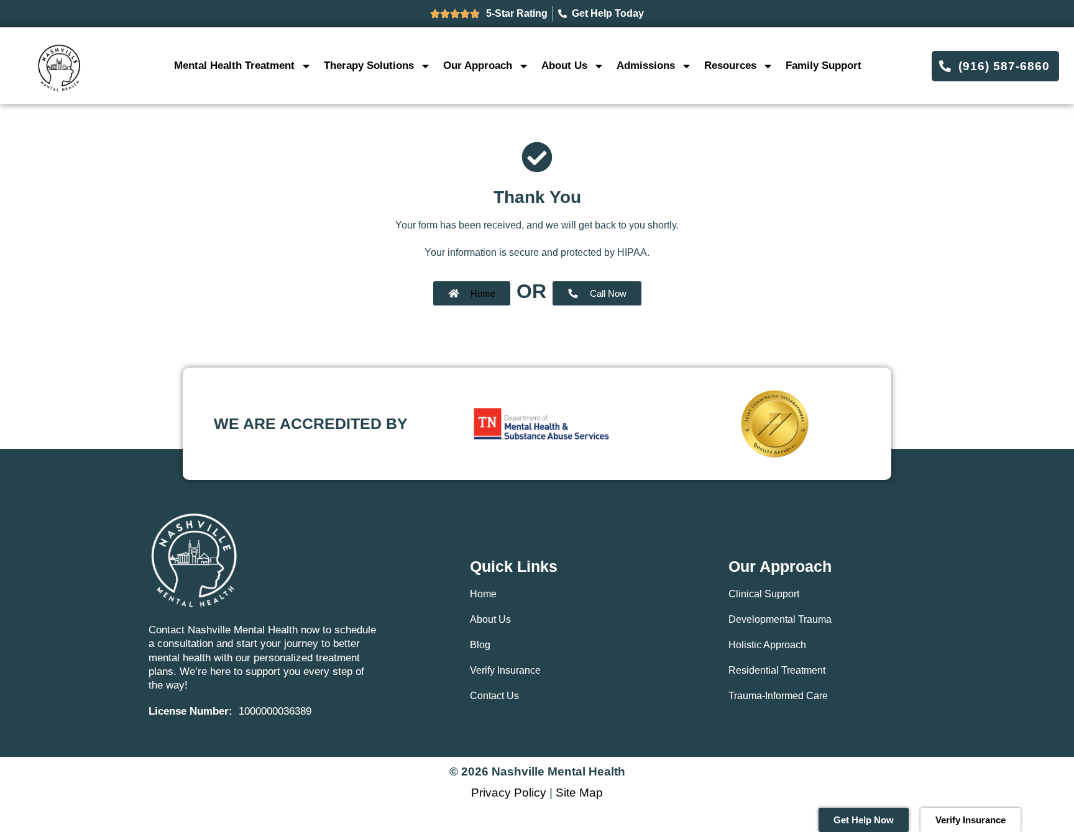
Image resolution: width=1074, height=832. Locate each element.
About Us (564, 65)
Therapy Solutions (369, 65)
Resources (730, 65)
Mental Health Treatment (234, 65)
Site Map (579, 792)
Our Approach (477, 65)
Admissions (646, 65)
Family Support (823, 65)
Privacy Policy (508, 792)
